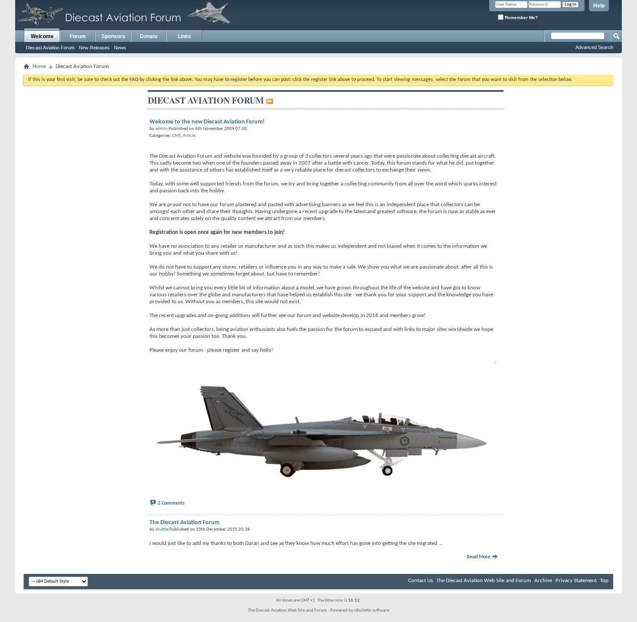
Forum (78, 36)
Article (189, 135)
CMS (176, 135)
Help (598, 6)
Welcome (42, 36)
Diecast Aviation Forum (50, 47)
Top (604, 580)
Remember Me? (521, 17)
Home (39, 66)
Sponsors (113, 36)
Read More (479, 557)
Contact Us (420, 580)
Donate (149, 36)
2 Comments (171, 503)
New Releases (94, 47)
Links (184, 36)
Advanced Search (594, 47)
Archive (543, 580)
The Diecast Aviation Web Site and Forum (483, 580)
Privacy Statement (576, 580)
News (120, 47)
